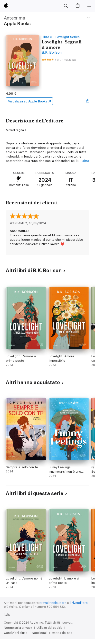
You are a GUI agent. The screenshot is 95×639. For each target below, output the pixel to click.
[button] (66, 6)
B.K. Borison (51, 52)
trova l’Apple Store (53, 603)
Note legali (39, 633)
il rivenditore (78, 603)
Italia (7, 614)
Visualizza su (27, 101)
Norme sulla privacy (18, 627)
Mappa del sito (62, 633)
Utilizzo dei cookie (50, 627)
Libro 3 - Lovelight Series (60, 37)
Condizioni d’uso (16, 633)
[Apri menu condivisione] (88, 101)
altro (85, 161)
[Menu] (89, 6)
